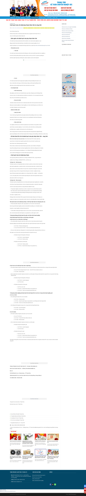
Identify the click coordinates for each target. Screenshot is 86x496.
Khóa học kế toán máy (66, 36)
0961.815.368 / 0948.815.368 (19, 479)
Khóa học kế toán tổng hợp (66, 32)
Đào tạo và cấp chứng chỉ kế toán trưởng (68, 41)
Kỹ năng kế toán (34, 17)
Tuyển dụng (49, 17)
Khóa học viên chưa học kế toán (67, 30)
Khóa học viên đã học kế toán (67, 28)
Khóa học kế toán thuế (66, 34)
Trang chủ (12, 17)
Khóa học (23, 17)
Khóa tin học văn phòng (66, 38)
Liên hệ (54, 17)
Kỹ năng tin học (42, 17)
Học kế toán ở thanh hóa (34, 398)
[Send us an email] (53, 484)
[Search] (57, 17)
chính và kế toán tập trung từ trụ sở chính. (43, 45)
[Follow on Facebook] (50, 484)
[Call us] (55, 484)
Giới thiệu (18, 17)
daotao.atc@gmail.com (18, 481)
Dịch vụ (28, 17)
